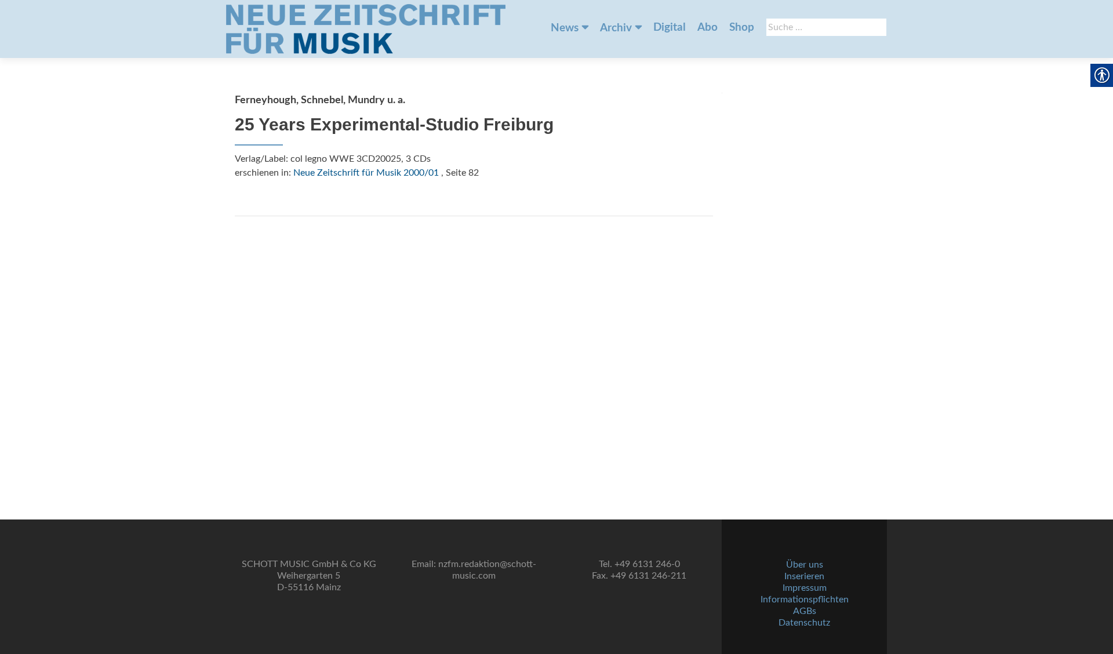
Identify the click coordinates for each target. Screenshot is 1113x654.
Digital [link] (669, 27)
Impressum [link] (805, 588)
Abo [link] (707, 27)
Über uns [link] (804, 564)
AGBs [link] (804, 611)
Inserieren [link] (804, 576)
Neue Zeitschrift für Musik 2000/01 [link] (366, 172)
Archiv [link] (616, 28)
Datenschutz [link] (804, 622)
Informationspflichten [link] (805, 599)
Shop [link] (741, 27)
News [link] (565, 28)
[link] (365, 29)
